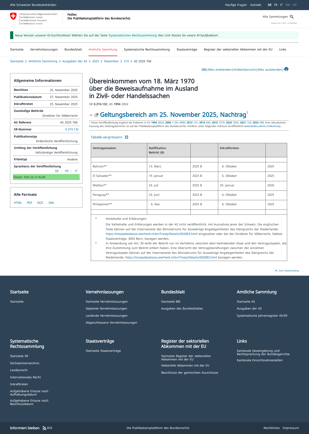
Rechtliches (272, 428)
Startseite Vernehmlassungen (107, 301)
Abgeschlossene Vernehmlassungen (111, 322)
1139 (171, 122)
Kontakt (255, 5)
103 (245, 122)
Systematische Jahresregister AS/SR (262, 315)
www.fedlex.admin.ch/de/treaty (262, 126)
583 (204, 122)
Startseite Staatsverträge (103, 350)
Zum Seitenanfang (286, 270)
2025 (95, 61)
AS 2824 (155, 122)
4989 (182, 122)
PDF (29, 203)
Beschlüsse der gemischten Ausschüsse (189, 372)
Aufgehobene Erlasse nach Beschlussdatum (29, 401)
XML (51, 203)
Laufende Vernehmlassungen (107, 315)
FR (275, 5)
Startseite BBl (170, 301)
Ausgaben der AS (74, 61)
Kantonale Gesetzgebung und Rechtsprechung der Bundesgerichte (263, 352)
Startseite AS (246, 301)
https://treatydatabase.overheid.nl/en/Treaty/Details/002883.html (152, 234)
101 (192, 122)
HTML (18, 203)
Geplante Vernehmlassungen (106, 308)
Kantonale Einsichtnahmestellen (260, 360)
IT (281, 5)
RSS (47, 428)
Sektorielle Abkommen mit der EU (185, 365)
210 (126, 61)
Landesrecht (19, 370)
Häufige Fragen (236, 5)
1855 (232, 122)
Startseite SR (19, 355)
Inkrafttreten (19, 384)
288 (258, 122)
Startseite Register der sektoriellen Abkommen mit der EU (186, 357)
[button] (44, 49)
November (111, 61)
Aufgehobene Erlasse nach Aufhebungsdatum (29, 392)
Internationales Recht (25, 377)
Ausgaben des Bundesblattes (182, 308)
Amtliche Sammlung (43, 61)
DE (270, 5)
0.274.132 (72, 129)
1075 (218, 122)
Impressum (291, 428)
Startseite (17, 61)
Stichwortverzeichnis (24, 363)
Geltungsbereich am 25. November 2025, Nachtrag (173, 114)
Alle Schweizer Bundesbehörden (33, 5)
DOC (40, 203)
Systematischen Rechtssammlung (133, 35)
